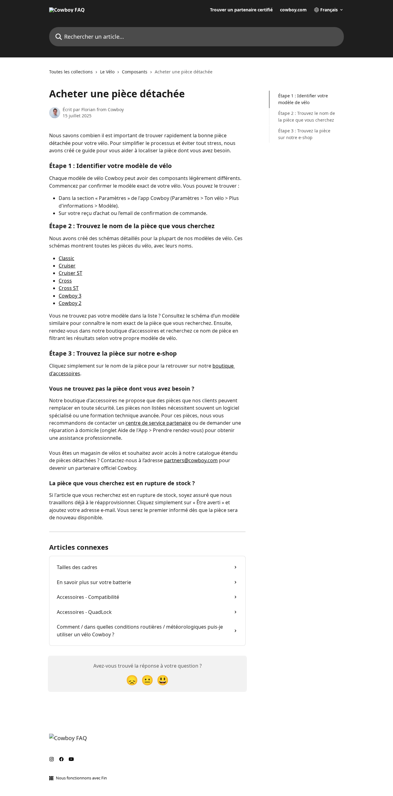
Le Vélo (107, 72)
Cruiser (67, 265)
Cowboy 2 (70, 303)
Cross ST (69, 288)
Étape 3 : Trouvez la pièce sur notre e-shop (304, 133)
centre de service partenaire (158, 422)
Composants (134, 72)
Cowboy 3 (70, 295)
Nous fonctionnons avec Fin (81, 778)
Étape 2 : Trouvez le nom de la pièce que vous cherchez (306, 116)
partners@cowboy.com (191, 460)
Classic (66, 258)
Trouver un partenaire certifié (241, 10)
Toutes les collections (71, 72)
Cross (65, 280)
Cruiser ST (70, 273)
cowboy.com (293, 10)
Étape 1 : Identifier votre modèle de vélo (303, 99)
